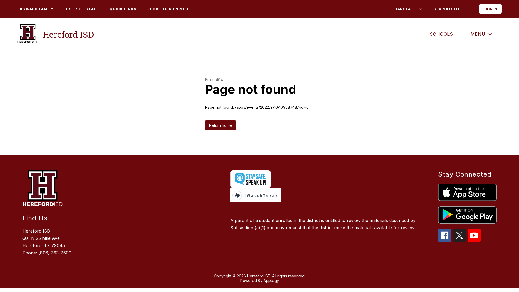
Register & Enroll (168, 9)
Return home (220, 125)
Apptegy (271, 280)
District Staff (82, 9)
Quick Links (123, 9)
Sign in (490, 9)
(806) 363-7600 (54, 253)
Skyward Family (35, 9)
